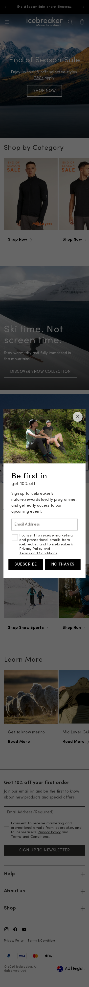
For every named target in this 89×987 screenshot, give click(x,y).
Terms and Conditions (38, 553)
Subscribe (26, 565)
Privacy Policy (30, 549)
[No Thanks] (78, 417)
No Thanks (62, 565)
